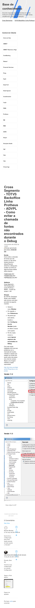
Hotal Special (7, 91)
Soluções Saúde (7, 143)
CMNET (5, 44)
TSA (4, 155)
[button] (11, 508)
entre (11, 601)
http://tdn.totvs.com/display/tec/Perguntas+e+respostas (11, 369)
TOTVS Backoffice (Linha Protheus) (25, 20)
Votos (8, 523)
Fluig (4, 73)
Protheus (5, 114)
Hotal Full (6, 85)
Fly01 (4, 79)
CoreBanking (6, 55)
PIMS (4, 108)
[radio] (16, 527)
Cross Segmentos (7, 20)
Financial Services (8, 67)
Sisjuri (5, 137)
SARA (4, 132)
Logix (4, 102)
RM (4, 120)
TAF (4, 149)
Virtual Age (6, 167)
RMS (4, 126)
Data (5, 523)
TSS (4, 161)
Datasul (5, 61)
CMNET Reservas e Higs (10, 49)
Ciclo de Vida (7, 38)
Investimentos (7, 96)
